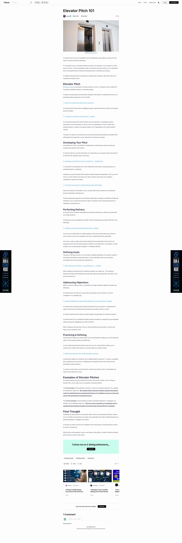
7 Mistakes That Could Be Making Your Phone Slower (99, 491)
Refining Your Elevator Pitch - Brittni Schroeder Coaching (81, 353)
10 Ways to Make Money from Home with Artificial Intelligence (74, 491)
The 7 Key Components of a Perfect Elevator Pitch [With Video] (83, 185)
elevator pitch (69, 87)
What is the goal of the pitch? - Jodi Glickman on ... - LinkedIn (83, 265)
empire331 (94, 53)
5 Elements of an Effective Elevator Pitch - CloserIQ (80, 116)
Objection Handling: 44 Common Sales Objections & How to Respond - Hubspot (88, 301)
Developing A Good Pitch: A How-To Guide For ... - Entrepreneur (84, 161)
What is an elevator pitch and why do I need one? (79, 103)
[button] (139, 2)
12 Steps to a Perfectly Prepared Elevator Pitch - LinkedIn (81, 228)
